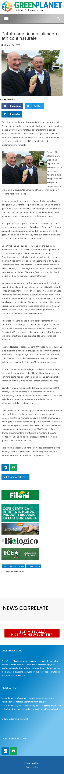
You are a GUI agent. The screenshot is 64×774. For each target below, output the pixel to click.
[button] (6, 18)
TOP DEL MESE (33, 566)
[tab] (13, 566)
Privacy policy (31, 763)
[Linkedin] (5, 467)
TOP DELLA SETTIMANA (14, 566)
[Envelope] (13, 467)
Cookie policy (32, 767)
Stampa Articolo (17, 476)
